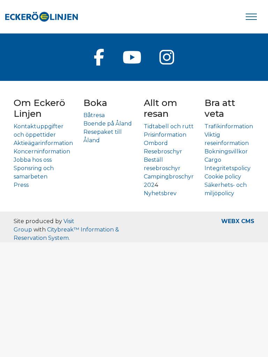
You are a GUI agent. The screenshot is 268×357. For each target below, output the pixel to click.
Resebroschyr (163, 151)
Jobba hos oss (33, 160)
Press (21, 185)
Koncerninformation (42, 151)
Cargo (212, 160)
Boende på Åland (107, 123)
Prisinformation (165, 134)
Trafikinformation (228, 126)
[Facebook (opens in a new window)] (99, 57)
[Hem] (41, 17)
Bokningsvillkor (226, 151)
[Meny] (251, 16)
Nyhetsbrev (160, 193)
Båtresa (94, 115)
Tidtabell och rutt (169, 126)
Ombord (156, 143)
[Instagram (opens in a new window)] (166, 57)
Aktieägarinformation (43, 143)
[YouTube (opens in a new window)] (132, 57)
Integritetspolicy (227, 168)
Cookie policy (222, 176)
